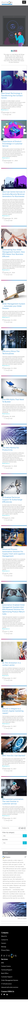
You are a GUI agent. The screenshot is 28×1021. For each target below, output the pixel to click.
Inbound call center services (9, 987)
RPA (2, 963)
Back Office (4, 973)
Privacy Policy (5, 950)
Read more (4, 109)
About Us (4, 936)
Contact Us (4, 940)
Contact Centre (6, 966)
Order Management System (9, 980)
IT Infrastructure (6, 984)
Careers (3, 943)
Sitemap (3, 946)
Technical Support (6, 970)
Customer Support (6, 977)
